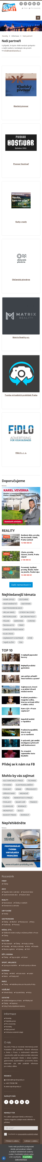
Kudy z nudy (21, 222)
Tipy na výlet (15, 957)
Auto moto (21, 973)
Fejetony (14, 1003)
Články (6, 884)
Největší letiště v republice (27, 720)
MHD (13, 973)
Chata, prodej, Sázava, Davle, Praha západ (30, 554)
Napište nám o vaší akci (11, 892)
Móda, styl (7, 930)
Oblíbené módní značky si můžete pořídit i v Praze (21, 933)
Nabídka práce (11, 1021)
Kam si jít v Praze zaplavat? (28, 709)
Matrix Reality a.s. (21, 337)
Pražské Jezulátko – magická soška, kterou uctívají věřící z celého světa (30, 701)
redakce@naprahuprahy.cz (15, 1080)
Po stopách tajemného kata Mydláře (28, 753)
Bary (32, 922)
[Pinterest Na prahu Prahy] (38, 3)
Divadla (35, 946)
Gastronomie (8, 919)
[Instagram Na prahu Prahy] (25, 3)
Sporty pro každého (10, 965)
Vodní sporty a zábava (28, 965)
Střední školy (8, 992)
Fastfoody (7, 925)
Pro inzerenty (35, 8)
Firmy (4, 881)
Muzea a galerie (9, 949)
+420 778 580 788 (11, 1083)
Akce (4, 889)
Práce (4, 981)
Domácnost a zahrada (11, 906)
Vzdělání (6, 989)
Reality (5, 900)
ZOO (28, 949)
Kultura (5, 941)
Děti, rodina (7, 954)
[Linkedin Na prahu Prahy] (34, 3)
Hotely (6, 914)
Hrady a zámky (28, 944)
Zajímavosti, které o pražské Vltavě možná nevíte (29, 689)
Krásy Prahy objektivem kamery (14, 1006)
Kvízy (29, 992)
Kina (28, 946)
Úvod (25, 8)
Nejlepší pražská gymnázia (28, 666)
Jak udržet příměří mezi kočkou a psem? (30, 677)
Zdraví (25, 957)
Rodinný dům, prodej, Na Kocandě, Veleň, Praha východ (30, 537)
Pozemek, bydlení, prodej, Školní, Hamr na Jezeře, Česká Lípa (30, 569)
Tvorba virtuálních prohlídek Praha (21, 395)
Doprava (5, 970)
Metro (6, 976)
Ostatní (5, 997)
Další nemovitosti (20, 584)
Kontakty (9, 1027)
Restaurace (24, 922)
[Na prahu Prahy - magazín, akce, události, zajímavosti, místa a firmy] (9, 8)
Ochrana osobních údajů (14, 1032)
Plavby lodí (15, 976)
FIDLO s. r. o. (21, 453)
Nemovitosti (8, 903)
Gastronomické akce (11, 895)
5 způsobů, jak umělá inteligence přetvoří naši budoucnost (30, 742)
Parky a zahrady (18, 946)
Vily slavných (8, 944)
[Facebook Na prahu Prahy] (21, 3)
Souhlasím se (23, 1134)
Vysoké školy (20, 992)
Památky (6, 946)
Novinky (5, 36)
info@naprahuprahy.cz (12, 50)
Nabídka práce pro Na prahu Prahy (23, 984)
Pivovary (16, 925)
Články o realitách (21, 903)
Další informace (21, 1159)
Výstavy (20, 949)
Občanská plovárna (21, 279)
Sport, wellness (9, 962)
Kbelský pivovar (21, 106)
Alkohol (14, 922)
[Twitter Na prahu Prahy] (30, 3)
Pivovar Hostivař (21, 164)
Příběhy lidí (29, 1001)
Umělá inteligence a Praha (13, 1001)
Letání (31, 973)
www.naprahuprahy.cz (13, 1087)
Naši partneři (27, 36)
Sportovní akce (28, 892)
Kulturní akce (25, 895)
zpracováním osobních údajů (28, 1134)
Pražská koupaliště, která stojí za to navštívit (29, 732)
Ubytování (6, 911)
